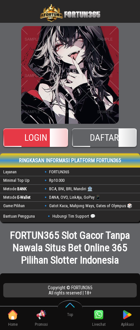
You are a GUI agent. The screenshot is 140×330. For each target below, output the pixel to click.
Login (35, 137)
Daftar (104, 137)
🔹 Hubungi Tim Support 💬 (70, 216)
